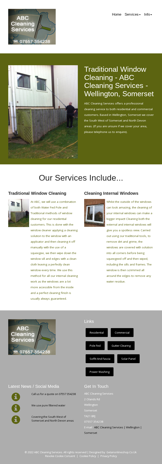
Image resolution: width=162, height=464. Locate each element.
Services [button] (132, 14)
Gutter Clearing (121, 346)
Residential (97, 332)
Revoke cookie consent (60, 456)
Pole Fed (95, 346)
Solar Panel (128, 359)
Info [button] (147, 14)
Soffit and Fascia (100, 359)
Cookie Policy (88, 456)
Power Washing (99, 372)
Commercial (122, 332)
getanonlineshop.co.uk (121, 452)
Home (116, 14)
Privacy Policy (108, 456)
